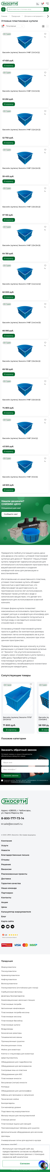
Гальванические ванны (11, 1037)
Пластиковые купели (10, 1025)
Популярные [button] (11, 26)
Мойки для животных (10, 1049)
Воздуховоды (7, 1029)
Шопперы (5, 1136)
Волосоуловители (9, 983)
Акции (4, 902)
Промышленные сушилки (13, 1041)
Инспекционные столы (11, 1045)
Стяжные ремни (8, 1120)
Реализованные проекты (14, 874)
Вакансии (6, 869)
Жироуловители (8, 967)
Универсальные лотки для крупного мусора (21, 1140)
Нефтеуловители (9, 979)
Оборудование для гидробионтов (16, 1062)
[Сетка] (43, 26)
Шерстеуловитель (9, 1058)
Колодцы (5, 1087)
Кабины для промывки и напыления (17, 1095)
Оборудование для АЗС (11, 1074)
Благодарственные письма (15, 855)
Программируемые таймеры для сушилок (20, 1128)
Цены (4, 907)
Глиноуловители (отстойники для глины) (19, 988)
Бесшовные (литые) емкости (14, 1082)
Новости (5, 850)
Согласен (25, 1163)
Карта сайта (7, 921)
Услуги (4, 845)
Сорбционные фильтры (11, 992)
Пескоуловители (9, 971)
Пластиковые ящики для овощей (16, 1124)
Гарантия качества (11, 883)
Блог (3, 916)
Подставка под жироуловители (15, 1111)
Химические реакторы (11, 1033)
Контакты (6, 897)
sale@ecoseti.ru (13, 823)
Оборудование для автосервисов (16, 1066)
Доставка (6, 879)
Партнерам (7, 893)
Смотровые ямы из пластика (14, 1070)
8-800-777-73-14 (12, 818)
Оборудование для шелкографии (16, 1091)
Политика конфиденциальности (25, 1170)
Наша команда (9, 888)
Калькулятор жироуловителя (16, 912)
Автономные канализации (13, 1008)
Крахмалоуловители (10, 975)
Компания (6, 841)
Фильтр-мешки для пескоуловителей (18, 1115)
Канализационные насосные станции (18, 1000)
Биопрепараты (8, 1103)
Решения (6, 864)
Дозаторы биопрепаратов (13, 996)
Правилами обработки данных (21, 782)
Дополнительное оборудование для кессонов (22, 1132)
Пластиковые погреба (11, 1004)
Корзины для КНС (9, 1144)
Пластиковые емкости (11, 1078)
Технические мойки (10, 1099)
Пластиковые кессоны (11, 1016)
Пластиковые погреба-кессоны (15, 1012)
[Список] (47, 26)
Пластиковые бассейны (12, 1021)
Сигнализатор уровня (11, 1107)
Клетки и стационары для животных (17, 1054)
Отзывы (5, 860)
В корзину (8, 65)
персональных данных (20, 1154)
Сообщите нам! (11, 514)
